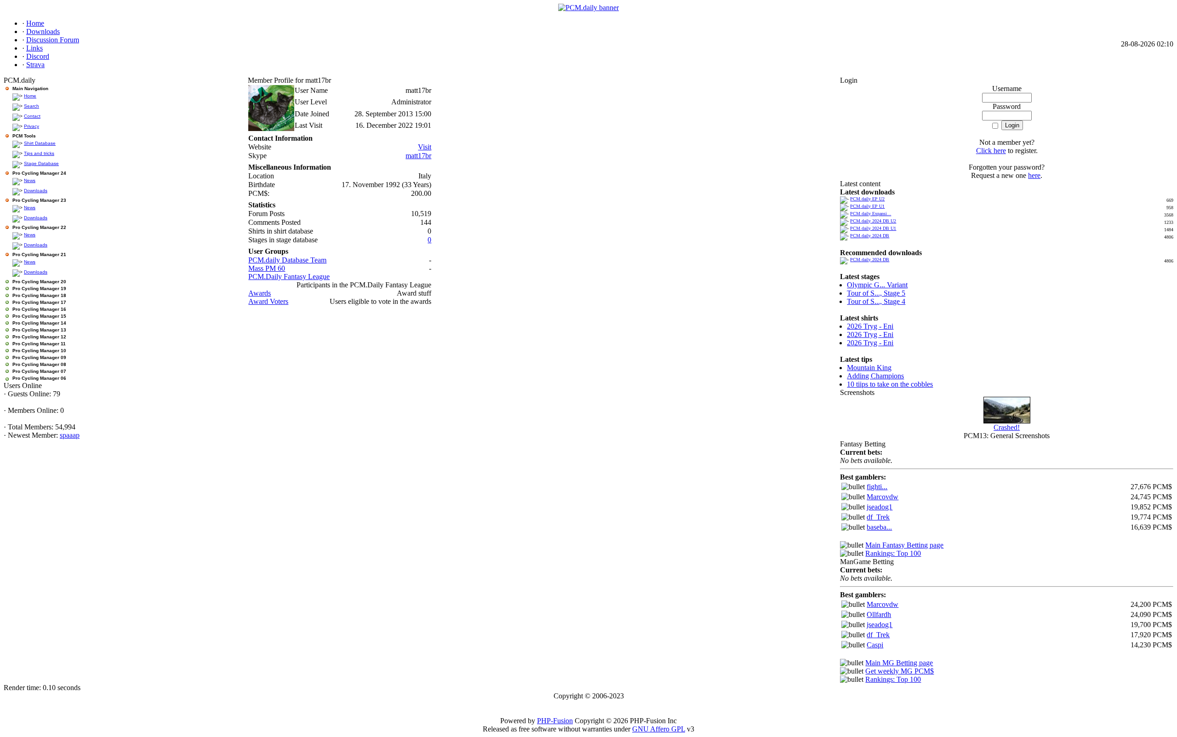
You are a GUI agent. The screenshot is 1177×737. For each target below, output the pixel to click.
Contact (32, 116)
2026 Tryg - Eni (870, 326)
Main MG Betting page (899, 663)
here (1034, 175)
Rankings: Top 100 (893, 553)
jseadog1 (879, 507)
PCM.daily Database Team (287, 260)
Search (31, 106)
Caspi (875, 645)
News (29, 180)
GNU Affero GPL (658, 729)
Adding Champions (875, 376)
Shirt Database (40, 143)
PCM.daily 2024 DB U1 (873, 228)
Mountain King (869, 367)
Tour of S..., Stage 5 (876, 293)
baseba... (879, 527)
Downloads (35, 190)
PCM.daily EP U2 (867, 198)
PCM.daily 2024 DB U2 (873, 220)
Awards (259, 293)
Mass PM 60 (266, 268)
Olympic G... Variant (877, 285)
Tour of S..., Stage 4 (876, 301)
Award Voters (268, 301)
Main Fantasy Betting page (904, 545)
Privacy (31, 126)
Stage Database (41, 163)
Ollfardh (879, 614)
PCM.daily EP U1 (867, 206)
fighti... (877, 487)
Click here (991, 150)
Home (30, 95)
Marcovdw (882, 497)
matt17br (418, 156)
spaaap (70, 435)
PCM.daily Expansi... (870, 213)
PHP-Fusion (555, 721)
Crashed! (1007, 427)
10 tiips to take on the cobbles (890, 384)
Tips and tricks (39, 153)
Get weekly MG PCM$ (899, 671)
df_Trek (878, 517)
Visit (424, 147)
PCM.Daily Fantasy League (289, 276)
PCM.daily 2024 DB (869, 235)
